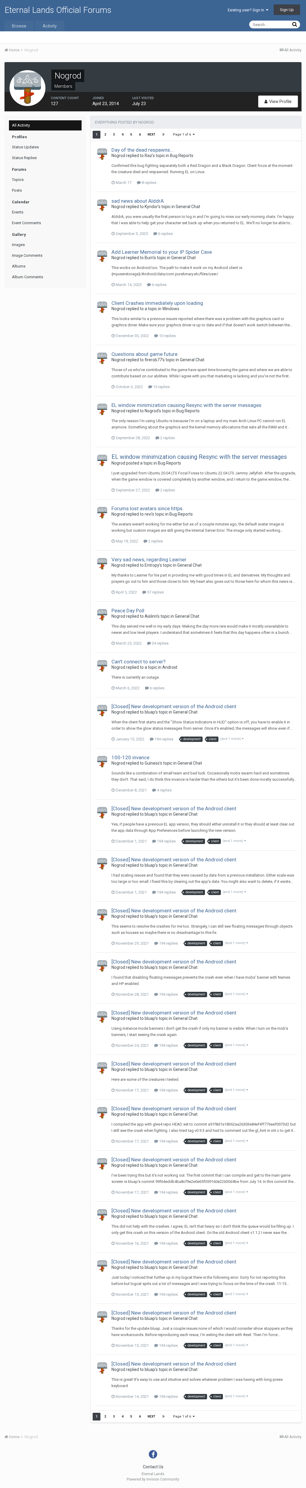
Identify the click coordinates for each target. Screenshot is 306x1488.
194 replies (163, 739)
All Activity (21, 125)
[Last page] (163, 135)
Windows (170, 308)
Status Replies (24, 158)
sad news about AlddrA (137, 201)
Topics (18, 179)
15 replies (161, 387)
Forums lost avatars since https (147, 508)
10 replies (167, 335)
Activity (50, 26)
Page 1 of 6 (183, 134)
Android (169, 667)
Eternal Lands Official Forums (57, 10)
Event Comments (26, 223)
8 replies (148, 182)
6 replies (165, 233)
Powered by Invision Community (153, 1479)
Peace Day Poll (127, 611)
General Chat (188, 206)
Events (17, 212)
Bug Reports (181, 155)
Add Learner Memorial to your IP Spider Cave (161, 252)
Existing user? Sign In (247, 10)
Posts (17, 190)
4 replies (164, 790)
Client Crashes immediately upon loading (157, 303)
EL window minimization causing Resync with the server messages (186, 405)
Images (18, 244)
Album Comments (27, 277)
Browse (19, 26)
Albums (18, 266)
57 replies (155, 592)
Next (151, 134)
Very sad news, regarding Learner (148, 559)
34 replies (160, 643)
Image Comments (27, 255)
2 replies (167, 438)
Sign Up (287, 9)
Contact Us (153, 1466)
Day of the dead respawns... (142, 150)
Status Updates (25, 147)
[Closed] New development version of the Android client (173, 706)
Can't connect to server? (138, 662)
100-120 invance (130, 757)
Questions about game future (144, 354)
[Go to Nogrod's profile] (102, 154)
